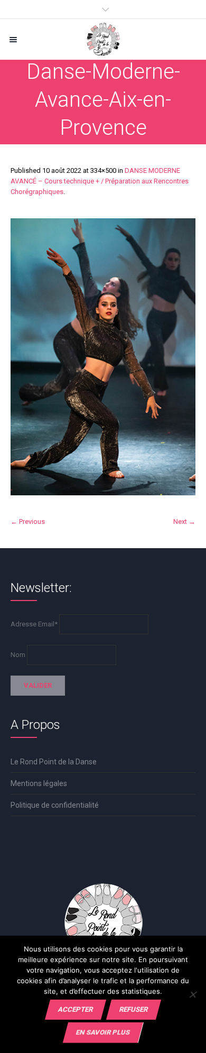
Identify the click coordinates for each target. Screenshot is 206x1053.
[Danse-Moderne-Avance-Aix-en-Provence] (103, 356)
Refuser (133, 1009)
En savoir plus (103, 1032)
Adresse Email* (34, 624)
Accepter (75, 1009)
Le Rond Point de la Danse (54, 762)
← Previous (28, 521)
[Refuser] (192, 994)
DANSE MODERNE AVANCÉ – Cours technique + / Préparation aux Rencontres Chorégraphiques (100, 181)
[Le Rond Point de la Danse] (103, 39)
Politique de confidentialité (55, 805)
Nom (18, 655)
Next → (184, 521)
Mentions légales (39, 783)
